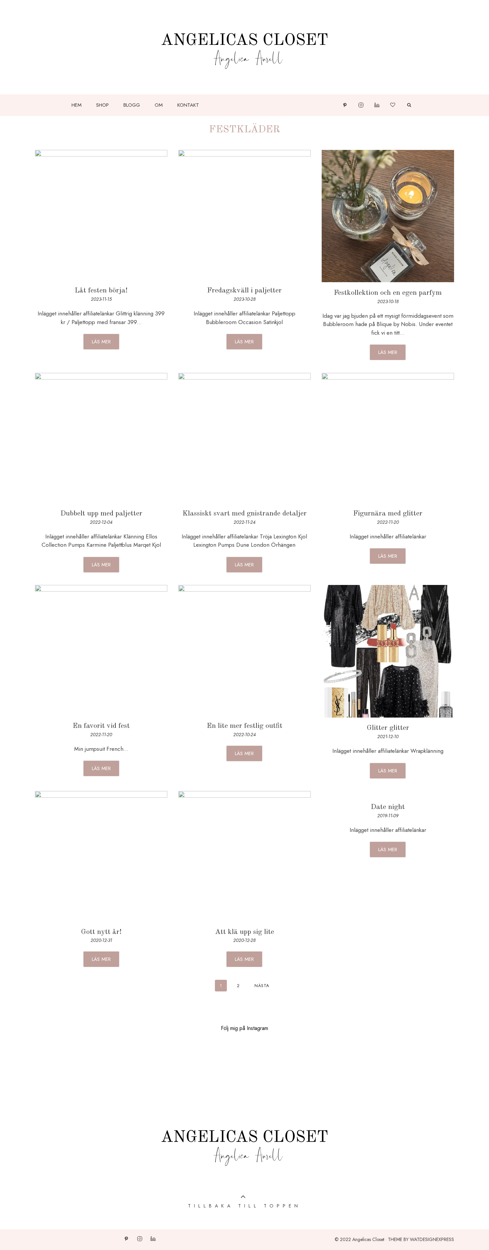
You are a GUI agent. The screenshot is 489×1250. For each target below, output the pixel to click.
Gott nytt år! (101, 932)
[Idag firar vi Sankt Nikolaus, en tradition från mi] (440, 1070)
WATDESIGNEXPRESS (432, 1239)
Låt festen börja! (101, 290)
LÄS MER (101, 341)
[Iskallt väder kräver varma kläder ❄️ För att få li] (244, 1070)
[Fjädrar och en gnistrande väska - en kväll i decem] (147, 1070)
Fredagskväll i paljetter (244, 290)
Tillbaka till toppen (244, 1205)
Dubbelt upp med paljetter (101, 513)
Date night (388, 807)
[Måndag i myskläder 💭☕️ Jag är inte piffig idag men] (49, 1070)
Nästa (261, 985)
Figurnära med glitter (387, 513)
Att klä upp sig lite (244, 932)
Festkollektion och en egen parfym (388, 292)
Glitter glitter (388, 728)
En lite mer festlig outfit (244, 726)
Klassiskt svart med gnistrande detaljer (244, 513)
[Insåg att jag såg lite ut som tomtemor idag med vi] (342, 1070)
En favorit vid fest (101, 726)
